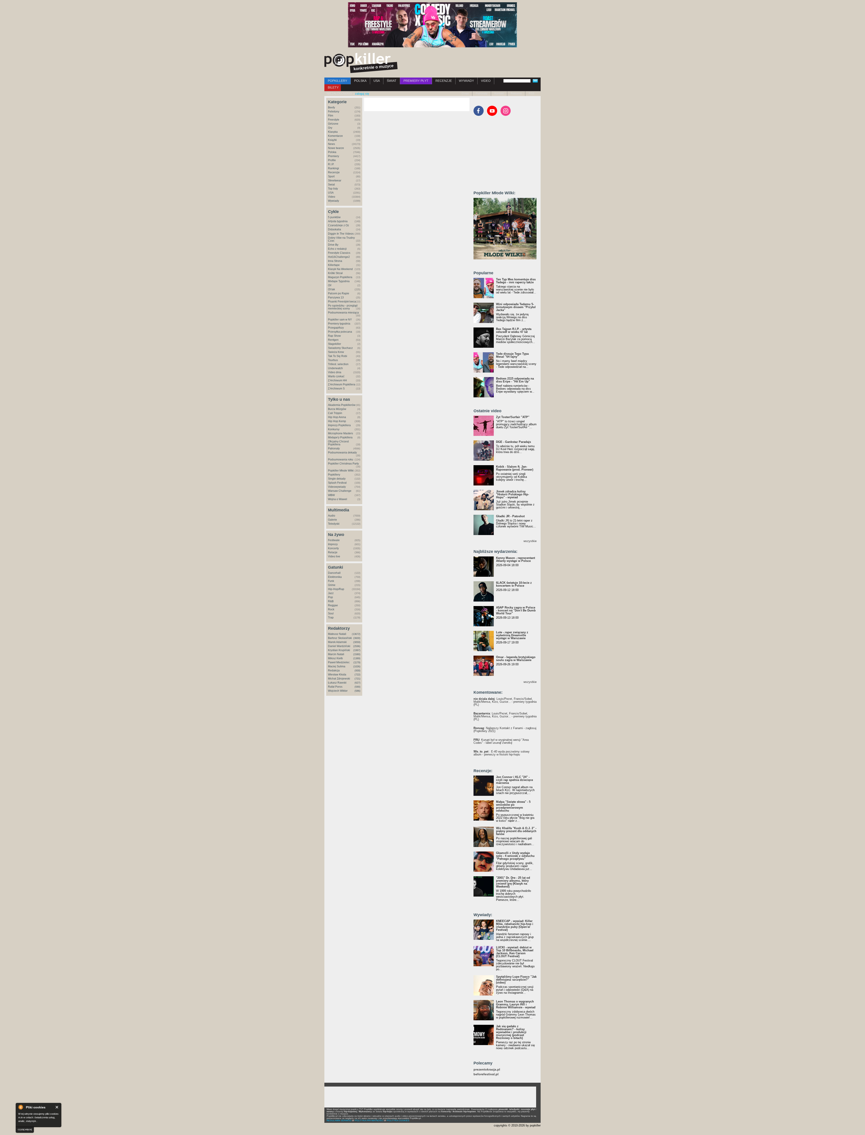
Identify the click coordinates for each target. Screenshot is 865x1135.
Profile (332, 160)
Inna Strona (335, 261)
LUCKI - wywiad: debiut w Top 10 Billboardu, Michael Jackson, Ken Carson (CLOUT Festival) (514, 952)
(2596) (356, 646)
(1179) (356, 662)
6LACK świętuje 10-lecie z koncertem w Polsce (514, 584)
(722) (357, 674)
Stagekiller (334, 344)
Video (331, 196)
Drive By (333, 244)
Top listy (333, 188)
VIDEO (486, 80)
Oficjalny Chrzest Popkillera (338, 443)
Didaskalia (334, 229)
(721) (357, 678)
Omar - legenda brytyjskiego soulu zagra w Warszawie (515, 658)
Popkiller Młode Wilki (341, 470)
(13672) (356, 634)
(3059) (356, 642)
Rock (331, 609)
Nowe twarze (336, 148)
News (331, 144)
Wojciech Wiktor (338, 690)
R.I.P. (331, 164)
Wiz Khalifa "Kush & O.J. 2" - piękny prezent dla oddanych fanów (516, 831)
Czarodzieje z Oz (338, 225)
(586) (357, 690)
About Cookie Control (20, 1107)
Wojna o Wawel (337, 499)
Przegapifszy (336, 327)
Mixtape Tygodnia (339, 281)
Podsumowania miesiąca (343, 312)
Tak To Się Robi (337, 356)
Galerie (332, 519)
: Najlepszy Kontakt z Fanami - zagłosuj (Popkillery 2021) (504, 729)
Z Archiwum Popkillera (341, 384)
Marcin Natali (336, 654)
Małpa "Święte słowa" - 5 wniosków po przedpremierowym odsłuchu (513, 806)
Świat (331, 184)
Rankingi (333, 168)
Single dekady (337, 478)
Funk (331, 581)
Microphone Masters (340, 433)
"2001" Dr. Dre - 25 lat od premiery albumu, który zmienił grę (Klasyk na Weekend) (513, 882)
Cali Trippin (335, 413)
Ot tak (331, 289)
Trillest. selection (338, 364)
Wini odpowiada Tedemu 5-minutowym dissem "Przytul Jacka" (516, 307)
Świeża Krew (336, 352)
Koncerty (333, 548)
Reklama (516, 93)
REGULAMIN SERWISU (339, 1120)
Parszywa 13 (336, 297)
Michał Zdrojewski (339, 678)
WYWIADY (466, 80)
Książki (332, 140)
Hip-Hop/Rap (336, 589)
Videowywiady (337, 486)
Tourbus (333, 360)
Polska (332, 152)
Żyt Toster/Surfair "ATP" (512, 417)
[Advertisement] (507, 155)
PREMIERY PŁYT (415, 80)
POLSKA (360, 80)
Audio (331, 515)
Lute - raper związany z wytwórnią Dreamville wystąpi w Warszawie (512, 635)
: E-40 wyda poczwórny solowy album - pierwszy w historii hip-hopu (501, 753)
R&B (331, 601)
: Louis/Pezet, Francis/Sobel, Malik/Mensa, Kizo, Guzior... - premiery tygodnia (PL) (505, 701)
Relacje (332, 552)
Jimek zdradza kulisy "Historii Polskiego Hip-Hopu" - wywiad (512, 494)
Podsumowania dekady (342, 452)
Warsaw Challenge (339, 490)
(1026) (356, 666)
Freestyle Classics (339, 252)
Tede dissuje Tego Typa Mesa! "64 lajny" (512, 355)
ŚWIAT (391, 80)
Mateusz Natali (337, 634)
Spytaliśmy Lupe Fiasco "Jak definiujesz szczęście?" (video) (516, 979)
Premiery (333, 156)
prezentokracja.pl (486, 1069)
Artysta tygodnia (338, 221)
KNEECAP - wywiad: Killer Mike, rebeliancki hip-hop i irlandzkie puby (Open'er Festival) (514, 925)
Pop (330, 597)
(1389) (356, 658)
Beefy (331, 107)
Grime (331, 585)
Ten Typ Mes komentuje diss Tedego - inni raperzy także (516, 281)
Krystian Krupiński (339, 650)
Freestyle (333, 119)
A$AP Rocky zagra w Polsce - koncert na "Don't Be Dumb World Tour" (516, 610)
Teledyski (333, 523)
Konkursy (333, 429)
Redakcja (334, 670)
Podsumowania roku (340, 459)
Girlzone (333, 123)
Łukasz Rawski (337, 682)
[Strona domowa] (361, 63)
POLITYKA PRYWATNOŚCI (369, 1120)
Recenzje (334, 172)
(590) (357, 686)
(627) (357, 682)
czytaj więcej (25, 1129)
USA (376, 80)
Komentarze (335, 135)
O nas (465, 93)
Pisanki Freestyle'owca (342, 301)
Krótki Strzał (335, 273)
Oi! (329, 285)
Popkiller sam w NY (340, 319)
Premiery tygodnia (339, 323)
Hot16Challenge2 (339, 257)
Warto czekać (336, 376)
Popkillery (334, 474)
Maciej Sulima (336, 666)
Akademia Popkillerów (341, 405)
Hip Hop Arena (337, 417)
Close (57, 1107)
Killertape (334, 265)
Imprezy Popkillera (339, 425)
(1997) (356, 650)
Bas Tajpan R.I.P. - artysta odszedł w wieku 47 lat (513, 330)
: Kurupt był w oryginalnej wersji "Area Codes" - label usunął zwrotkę (501, 741)
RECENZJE (443, 80)
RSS (531, 93)
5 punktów (334, 217)
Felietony (333, 111)
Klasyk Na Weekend (340, 269)
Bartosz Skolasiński (340, 638)
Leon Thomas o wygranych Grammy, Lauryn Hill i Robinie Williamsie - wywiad (515, 1004)
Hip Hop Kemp (337, 421)
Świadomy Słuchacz (340, 348)
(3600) (356, 638)
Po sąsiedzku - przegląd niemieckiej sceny (342, 307)
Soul (331, 613)
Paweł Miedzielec (339, 662)
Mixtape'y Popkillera (340, 437)
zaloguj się (362, 93)
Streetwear (334, 180)
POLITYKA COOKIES (398, 1120)
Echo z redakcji (337, 248)
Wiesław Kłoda (337, 674)
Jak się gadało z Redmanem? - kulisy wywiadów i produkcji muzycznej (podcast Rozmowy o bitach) (511, 1032)
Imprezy (333, 544)
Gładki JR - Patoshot (510, 516)
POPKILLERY (337, 80)
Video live (334, 556)
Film (330, 115)
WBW (331, 495)
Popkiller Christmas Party (343, 463)
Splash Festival (337, 482)
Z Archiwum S (336, 388)
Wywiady (333, 200)
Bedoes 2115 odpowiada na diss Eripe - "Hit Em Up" (515, 380)
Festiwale (334, 540)
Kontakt (499, 93)
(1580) (356, 654)
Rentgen (333, 339)
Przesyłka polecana (340, 331)
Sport (331, 176)
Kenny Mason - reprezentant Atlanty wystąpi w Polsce (515, 559)
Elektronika (335, 577)
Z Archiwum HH (337, 380)
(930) (357, 670)
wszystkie (530, 541)
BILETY (333, 87)
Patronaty (481, 93)
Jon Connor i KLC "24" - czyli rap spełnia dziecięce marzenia (514, 780)
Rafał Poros (335, 686)
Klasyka (333, 131)
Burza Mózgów (337, 409)
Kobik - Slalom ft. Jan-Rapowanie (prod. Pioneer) (514, 468)
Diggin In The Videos (341, 233)
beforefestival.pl (486, 1074)
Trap (331, 617)
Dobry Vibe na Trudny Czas (341, 239)
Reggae (333, 605)
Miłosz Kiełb (335, 658)
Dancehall (334, 572)
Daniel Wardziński (339, 646)
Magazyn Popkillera (340, 277)
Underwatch (335, 368)
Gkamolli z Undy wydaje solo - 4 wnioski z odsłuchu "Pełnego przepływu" (515, 855)
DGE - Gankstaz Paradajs (513, 442)
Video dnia (334, 372)
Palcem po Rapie (338, 293)
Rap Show (334, 335)
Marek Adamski (337, 642)
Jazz (331, 593)
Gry (330, 127)
